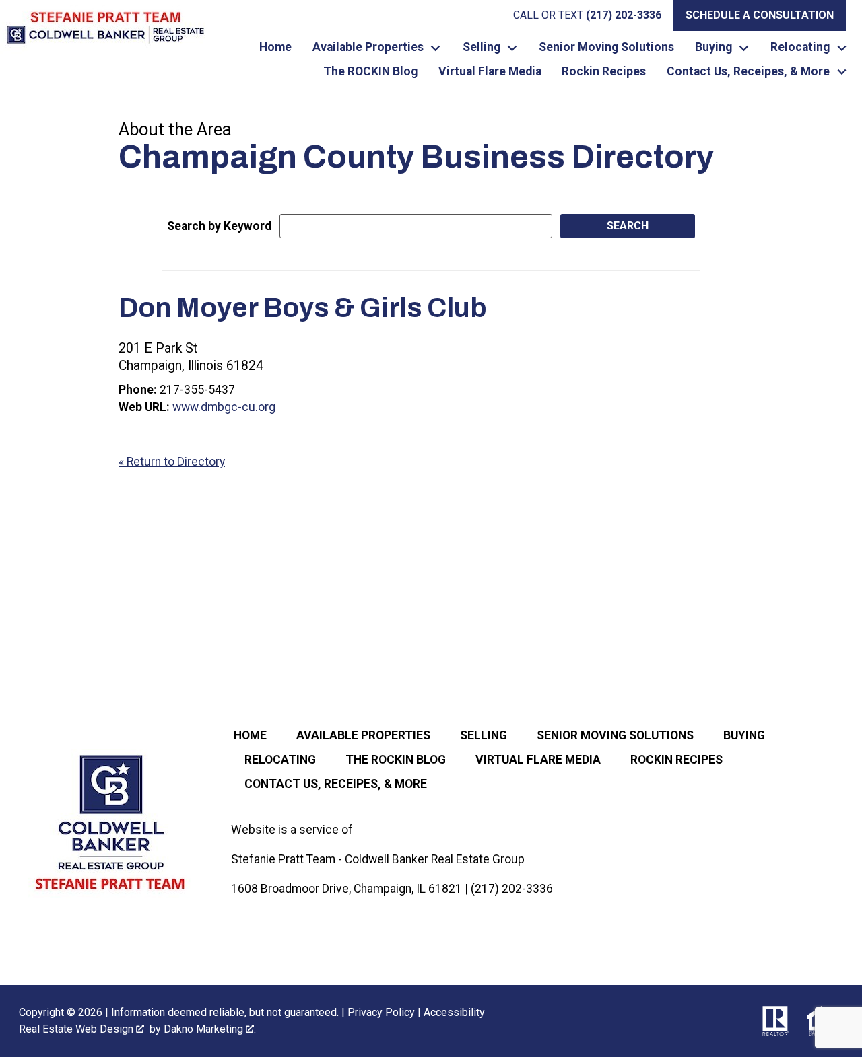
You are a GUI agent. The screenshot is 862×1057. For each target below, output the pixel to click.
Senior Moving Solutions (606, 48)
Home (275, 48)
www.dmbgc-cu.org (223, 407)
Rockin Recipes (604, 72)
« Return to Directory (172, 461)
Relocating (280, 759)
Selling (483, 735)
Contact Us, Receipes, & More (335, 784)
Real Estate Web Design (77, 1029)
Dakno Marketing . (210, 1029)
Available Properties (363, 735)
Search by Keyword (219, 226)
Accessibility (454, 1012)
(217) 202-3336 (512, 889)
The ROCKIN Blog (370, 72)
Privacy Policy (381, 1012)
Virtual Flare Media (489, 72)
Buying (744, 735)
